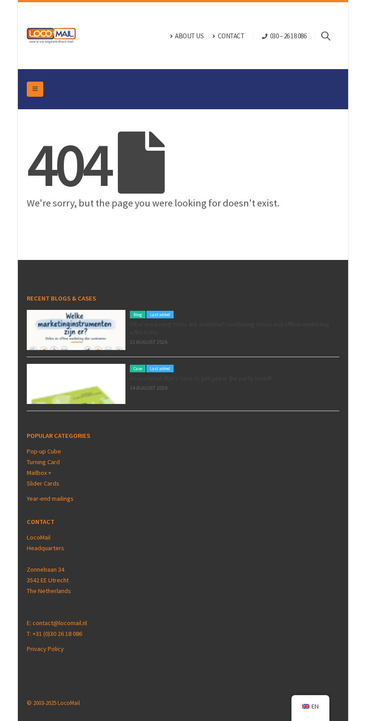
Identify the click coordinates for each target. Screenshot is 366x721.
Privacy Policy (45, 649)
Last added (160, 314)
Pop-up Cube (44, 451)
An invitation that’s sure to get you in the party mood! (200, 378)
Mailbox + (40, 473)
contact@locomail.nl (60, 623)
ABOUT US (189, 36)
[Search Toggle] (330, 36)
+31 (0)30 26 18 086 (57, 634)
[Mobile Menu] (35, 89)
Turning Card (43, 462)
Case (137, 368)
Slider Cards (43, 483)
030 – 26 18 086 (288, 36)
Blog (137, 314)
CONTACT (231, 36)
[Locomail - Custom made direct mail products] (51, 36)
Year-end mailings (50, 498)
